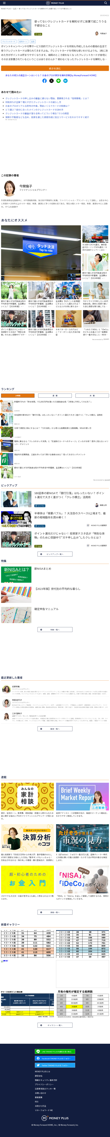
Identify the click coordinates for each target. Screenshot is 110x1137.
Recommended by (97, 339)
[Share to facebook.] (44, 81)
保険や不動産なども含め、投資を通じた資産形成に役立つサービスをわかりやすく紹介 (47, 117)
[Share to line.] (58, 81)
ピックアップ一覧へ (55, 554)
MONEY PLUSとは (42, 1071)
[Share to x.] (51, 81)
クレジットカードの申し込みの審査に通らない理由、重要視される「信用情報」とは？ (47, 98)
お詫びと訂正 (40, 1106)
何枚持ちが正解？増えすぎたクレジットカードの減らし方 (33, 102)
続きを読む (55, 68)
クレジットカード (8, 41)
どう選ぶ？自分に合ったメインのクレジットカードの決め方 (34, 109)
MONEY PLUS (6, 8)
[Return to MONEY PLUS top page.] (55, 3)
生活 (14, 8)
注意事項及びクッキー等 (45, 1088)
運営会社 (38, 1075)
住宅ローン (23, 41)
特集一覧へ (55, 629)
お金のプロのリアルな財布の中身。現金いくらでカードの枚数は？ (37, 105)
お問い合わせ (40, 1093)
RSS (36, 1101)
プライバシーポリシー (44, 1084)
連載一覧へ (55, 912)
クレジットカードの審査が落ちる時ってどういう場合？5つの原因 (37, 113)
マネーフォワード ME (44, 1110)
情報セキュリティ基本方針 (46, 1080)
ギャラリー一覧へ (55, 1025)
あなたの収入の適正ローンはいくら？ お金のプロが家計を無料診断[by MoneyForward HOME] (50, 75)
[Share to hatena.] (65, 81)
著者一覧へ (55, 729)
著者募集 (38, 1097)
